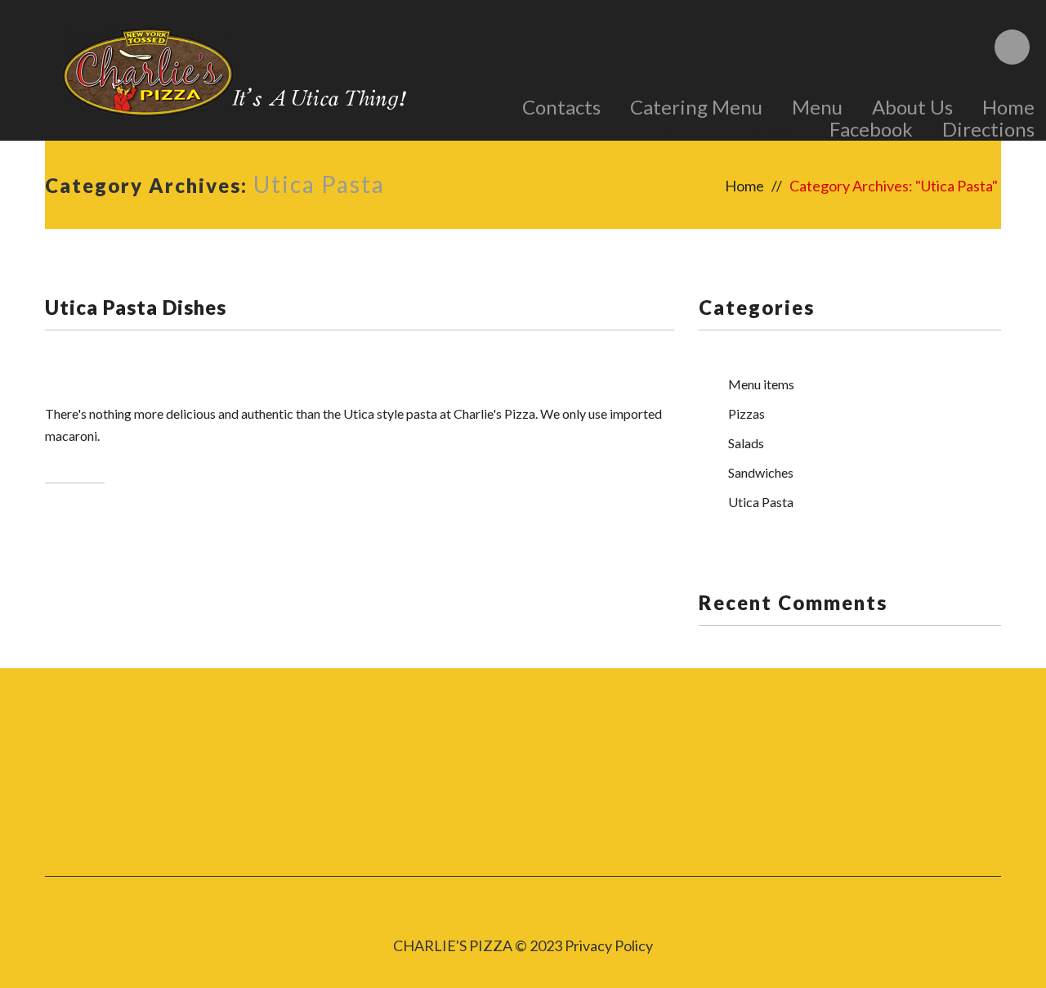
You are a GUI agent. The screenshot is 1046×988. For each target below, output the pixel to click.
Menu (817, 107)
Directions (988, 129)
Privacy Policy (609, 945)
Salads (746, 443)
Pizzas (746, 413)
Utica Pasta (760, 502)
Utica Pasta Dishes (135, 307)
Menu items (761, 384)
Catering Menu (696, 107)
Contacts (561, 107)
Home (1008, 107)
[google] (655, 787)
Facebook (871, 129)
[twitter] (391, 787)
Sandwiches (760, 472)
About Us (912, 107)
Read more (75, 465)
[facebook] (523, 787)
